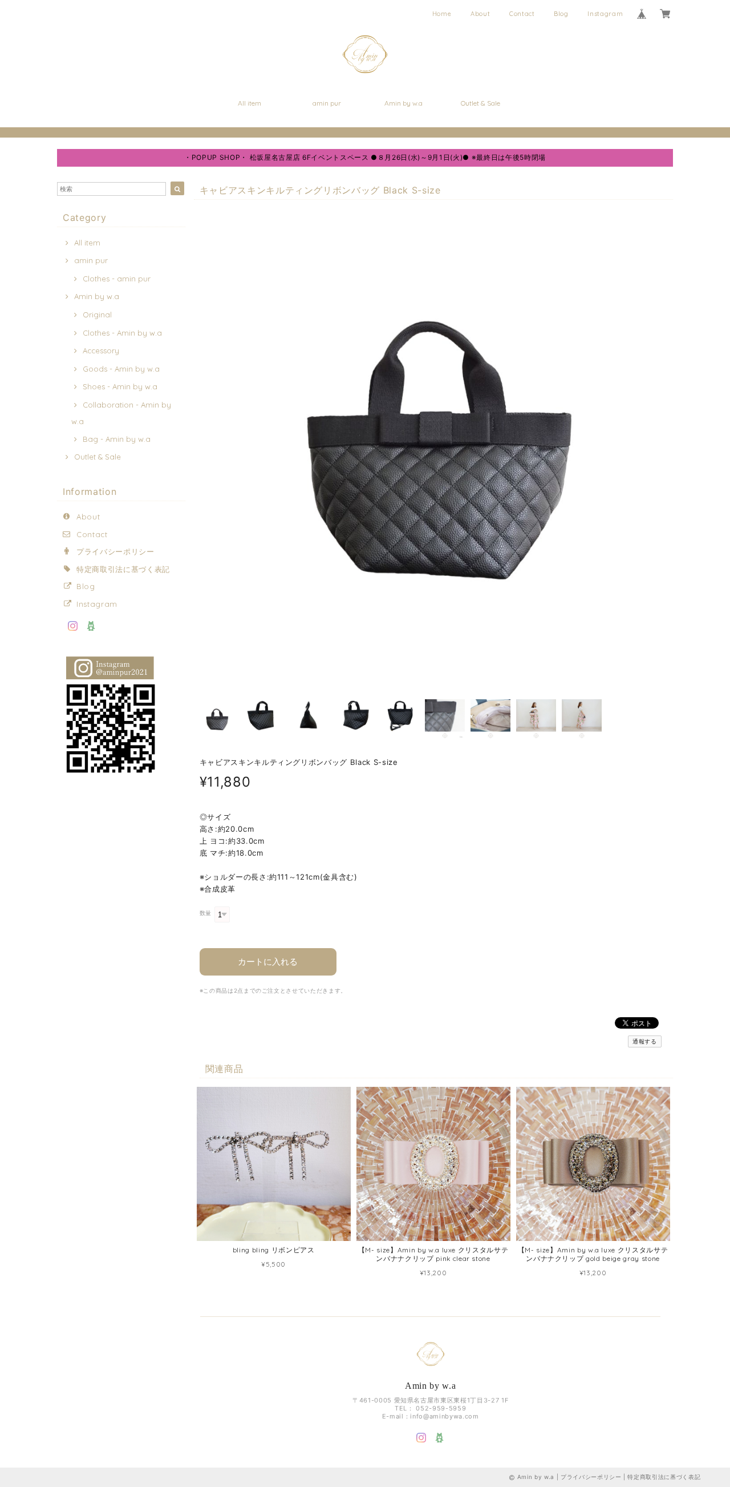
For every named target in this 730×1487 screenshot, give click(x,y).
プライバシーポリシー (115, 551)
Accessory (101, 350)
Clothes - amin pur (117, 278)
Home (442, 14)
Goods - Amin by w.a (121, 368)
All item (249, 103)
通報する (644, 1041)
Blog (561, 14)
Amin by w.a (403, 103)
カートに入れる (268, 961)
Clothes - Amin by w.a (122, 332)
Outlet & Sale (480, 103)
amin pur (327, 103)
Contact (522, 14)
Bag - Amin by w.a (117, 439)
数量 (206, 913)
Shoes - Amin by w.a (120, 386)
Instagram (605, 14)
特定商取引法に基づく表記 (123, 569)
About (480, 14)
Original (97, 314)
